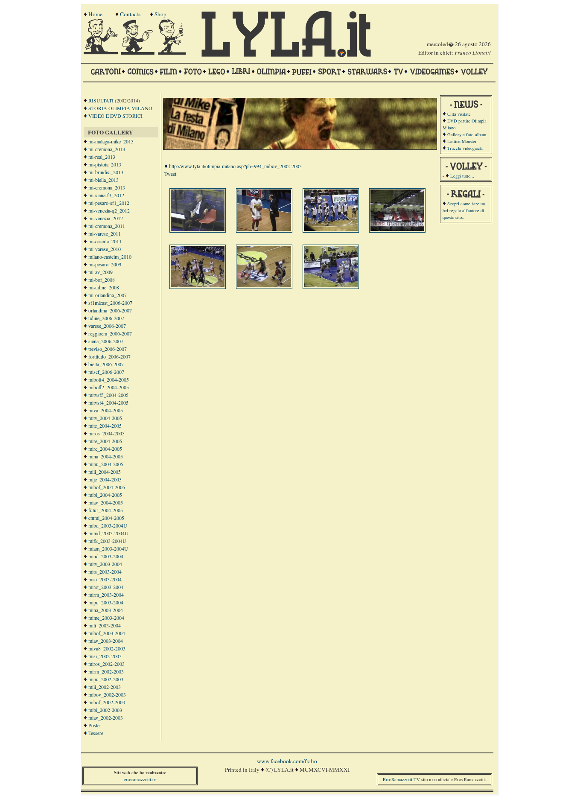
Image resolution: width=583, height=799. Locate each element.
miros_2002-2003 (106, 663)
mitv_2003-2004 (105, 563)
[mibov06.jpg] (265, 285)
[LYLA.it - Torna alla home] (102, 52)
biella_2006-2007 (106, 364)
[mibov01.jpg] (198, 229)
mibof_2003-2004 (106, 633)
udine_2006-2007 (106, 318)
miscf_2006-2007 (106, 371)
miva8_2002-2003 (106, 648)
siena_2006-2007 (105, 341)
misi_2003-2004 (105, 579)
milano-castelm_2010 (109, 256)
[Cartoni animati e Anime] (106, 75)
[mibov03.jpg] (331, 229)
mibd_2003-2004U (107, 525)
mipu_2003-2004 (105, 602)
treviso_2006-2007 (107, 348)
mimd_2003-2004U (108, 533)
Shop (160, 14)
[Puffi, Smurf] (302, 75)
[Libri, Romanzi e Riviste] (241, 75)
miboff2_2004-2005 (108, 387)
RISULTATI (101, 100)
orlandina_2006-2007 (110, 310)
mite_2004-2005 (105, 425)
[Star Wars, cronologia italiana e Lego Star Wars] (367, 75)
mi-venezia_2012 (105, 218)
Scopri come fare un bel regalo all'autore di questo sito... (464, 210)
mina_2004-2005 (105, 456)
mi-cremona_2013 (106, 149)
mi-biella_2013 (103, 179)
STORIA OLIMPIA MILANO (120, 108)
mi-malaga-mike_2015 (111, 141)
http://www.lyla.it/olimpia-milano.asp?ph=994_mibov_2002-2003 (235, 166)
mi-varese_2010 (104, 248)
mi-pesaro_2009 (104, 264)
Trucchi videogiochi (465, 148)
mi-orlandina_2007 (107, 295)
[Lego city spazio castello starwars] (216, 75)
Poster (94, 725)
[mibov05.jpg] (198, 285)
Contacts (130, 14)
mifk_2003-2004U (107, 540)
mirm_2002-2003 (106, 671)
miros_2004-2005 (106, 433)
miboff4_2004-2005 (108, 379)
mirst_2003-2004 (105, 586)
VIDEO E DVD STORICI (115, 115)
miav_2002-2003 (105, 717)
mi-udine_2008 (103, 287)
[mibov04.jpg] (398, 229)
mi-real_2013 (101, 156)
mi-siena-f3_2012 (106, 195)
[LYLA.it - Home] (286, 55)
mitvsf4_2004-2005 (108, 402)
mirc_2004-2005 (105, 448)
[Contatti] (139, 52)
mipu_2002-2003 (105, 679)
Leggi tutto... (462, 176)
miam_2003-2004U (108, 548)
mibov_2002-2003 (107, 694)
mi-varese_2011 (104, 233)
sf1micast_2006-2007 (110, 302)
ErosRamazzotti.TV (401, 779)
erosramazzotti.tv (140, 779)
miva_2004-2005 (105, 410)
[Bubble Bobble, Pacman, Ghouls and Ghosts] (432, 75)
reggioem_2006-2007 (110, 333)
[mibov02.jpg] (265, 229)
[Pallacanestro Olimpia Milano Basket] (271, 75)
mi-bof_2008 (101, 279)
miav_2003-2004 (105, 640)
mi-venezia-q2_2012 (109, 210)
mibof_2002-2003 (106, 702)
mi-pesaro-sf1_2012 (108, 202)
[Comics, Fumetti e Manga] (140, 75)
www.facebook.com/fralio (287, 761)
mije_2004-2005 (105, 479)
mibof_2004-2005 (106, 487)
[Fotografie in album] (193, 75)
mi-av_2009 (100, 271)
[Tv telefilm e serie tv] (398, 75)
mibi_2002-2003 (105, 709)
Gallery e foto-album (466, 134)
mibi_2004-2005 (105, 494)
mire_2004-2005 (105, 440)
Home (95, 14)
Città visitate (459, 114)
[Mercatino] (176, 52)
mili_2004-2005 (104, 471)
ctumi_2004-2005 (106, 517)
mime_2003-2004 (106, 617)
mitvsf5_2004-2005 (108, 394)
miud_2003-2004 (105, 556)
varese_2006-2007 (107, 325)
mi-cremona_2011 (106, 225)
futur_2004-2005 (105, 510)
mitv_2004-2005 (105, 417)
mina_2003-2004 (105, 610)
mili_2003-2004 (104, 625)
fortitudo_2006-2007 (109, 356)
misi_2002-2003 (105, 656)
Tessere (95, 732)
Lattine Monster (462, 141)
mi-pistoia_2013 (104, 164)
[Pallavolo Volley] (474, 75)
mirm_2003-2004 (106, 594)
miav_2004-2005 (105, 502)
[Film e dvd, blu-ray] (168, 75)
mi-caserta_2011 (105, 241)
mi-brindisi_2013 (105, 172)
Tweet (170, 173)
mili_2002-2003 (104, 686)
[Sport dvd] (329, 75)
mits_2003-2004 (105, 571)
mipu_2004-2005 (105, 464)
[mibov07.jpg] (331, 285)
